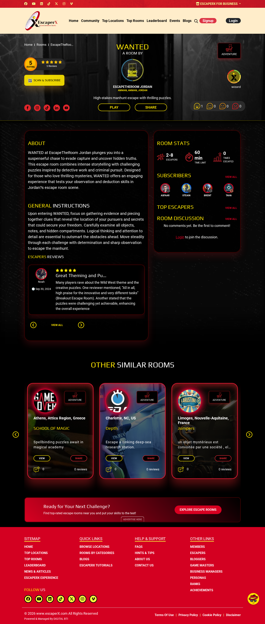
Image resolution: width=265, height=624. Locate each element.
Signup (208, 21)
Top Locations (113, 21)
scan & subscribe (47, 80)
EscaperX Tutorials (96, 565)
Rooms (41, 45)
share (78, 458)
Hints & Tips (144, 553)
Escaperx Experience (41, 578)
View (42, 458)
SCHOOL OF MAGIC (51, 428)
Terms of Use (164, 615)
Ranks (195, 584)
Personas (198, 578)
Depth (112, 428)
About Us (142, 559)
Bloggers (198, 559)
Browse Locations (94, 547)
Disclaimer (233, 615)
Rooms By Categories (97, 553)
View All (57, 325)
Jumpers (186, 428)
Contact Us (144, 565)
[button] (33, 325)
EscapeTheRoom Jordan (132, 87)
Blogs (187, 21)
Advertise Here (132, 519)
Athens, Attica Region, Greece (59, 418)
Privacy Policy (188, 615)
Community (90, 21)
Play (114, 107)
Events (175, 21)
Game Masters (202, 565)
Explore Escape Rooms (198, 510)
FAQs (139, 547)
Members (197, 547)
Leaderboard (157, 21)
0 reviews (80, 469)
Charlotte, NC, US (121, 418)
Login (233, 21)
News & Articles (37, 571)
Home (73, 21)
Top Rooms (135, 21)
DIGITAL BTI (61, 618)
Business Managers (206, 571)
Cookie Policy (212, 615)
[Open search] (196, 20)
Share (151, 107)
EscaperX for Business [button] (218, 4)
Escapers (197, 553)
